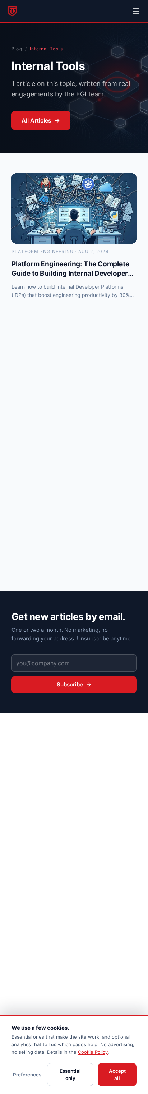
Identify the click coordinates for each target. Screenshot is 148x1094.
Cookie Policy (93, 1052)
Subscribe (70, 684)
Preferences (27, 1074)
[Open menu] (136, 11)
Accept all (117, 1074)
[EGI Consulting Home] (12, 11)
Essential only (70, 1074)
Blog (16, 48)
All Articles (36, 120)
